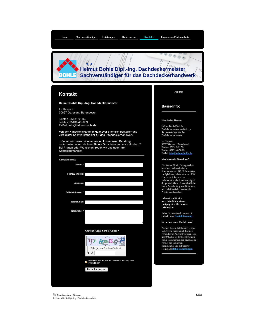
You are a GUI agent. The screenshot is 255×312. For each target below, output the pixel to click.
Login (199, 294)
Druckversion (64, 295)
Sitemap (77, 295)
